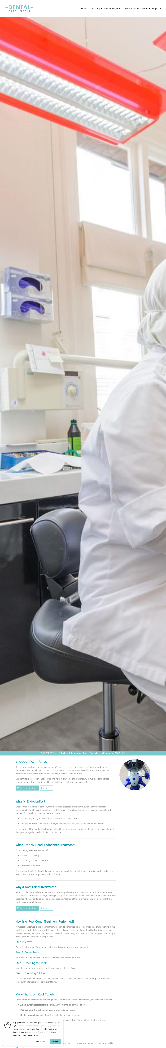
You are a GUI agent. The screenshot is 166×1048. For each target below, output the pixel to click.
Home (83, 8)
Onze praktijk (94, 8)
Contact (144, 8)
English (155, 8)
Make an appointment (27, 787)
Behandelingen (111, 8)
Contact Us (46, 787)
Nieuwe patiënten (130, 8)
